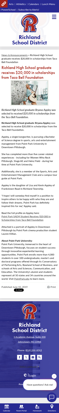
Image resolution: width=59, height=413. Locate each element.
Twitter (26, 357)
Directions (52, 410)
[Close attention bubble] (54, 376)
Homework (37, 410)
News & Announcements (15, 55)
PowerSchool (8, 9)
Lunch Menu (48, 4)
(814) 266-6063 (33, 350)
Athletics (21, 4)
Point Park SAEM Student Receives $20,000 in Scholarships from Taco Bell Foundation (26, 218)
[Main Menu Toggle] (54, 17)
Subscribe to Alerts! (28, 9)
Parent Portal (21, 410)
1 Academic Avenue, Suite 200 (30, 337)
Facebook (19, 357)
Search (39, 357)
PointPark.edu (21, 278)
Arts (11, 4)
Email (32, 357)
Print (53, 287)
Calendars (33, 4)
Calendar (6, 410)
